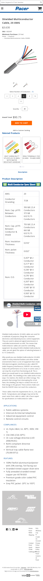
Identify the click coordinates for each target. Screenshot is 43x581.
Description (22, 172)
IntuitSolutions (34, 571)
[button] (21, 130)
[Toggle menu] (3, 8)
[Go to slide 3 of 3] (23, 166)
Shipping (31, 535)
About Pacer (37, 553)
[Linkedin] (13, 529)
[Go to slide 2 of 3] (22, 166)
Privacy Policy (38, 544)
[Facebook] (7, 529)
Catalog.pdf (32, 552)
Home (31, 528)
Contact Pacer (31, 544)
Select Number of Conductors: (22, 92)
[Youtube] (17, 529)
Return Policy (38, 548)
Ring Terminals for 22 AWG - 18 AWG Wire (31, 157)
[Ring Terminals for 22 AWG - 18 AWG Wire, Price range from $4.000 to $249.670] (31, 146)
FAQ (37, 528)
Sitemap (23, 567)
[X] (10, 529)
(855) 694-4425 (28, 569)
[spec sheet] (21, 184)
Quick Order (31, 548)
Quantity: (16, 109)
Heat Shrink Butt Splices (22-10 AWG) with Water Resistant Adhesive (12, 158)
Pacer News (30, 532)
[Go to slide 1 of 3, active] (20, 166)
